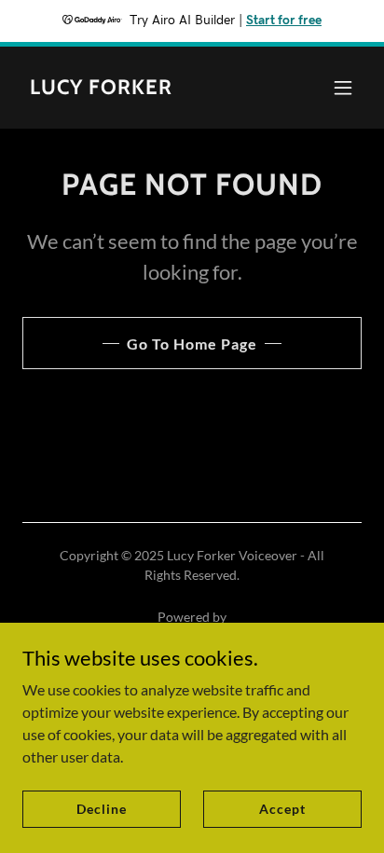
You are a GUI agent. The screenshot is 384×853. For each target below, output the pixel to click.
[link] (101, 88)
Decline (101, 809)
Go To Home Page (192, 343)
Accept (282, 809)
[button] (343, 87)
